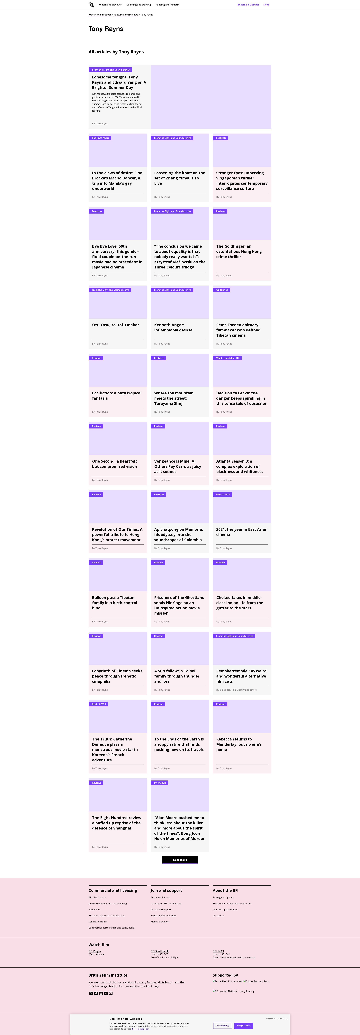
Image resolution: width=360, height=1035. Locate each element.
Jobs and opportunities (225, 909)
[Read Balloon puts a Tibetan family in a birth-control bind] (118, 592)
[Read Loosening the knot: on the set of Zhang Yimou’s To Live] (180, 168)
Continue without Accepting (277, 1018)
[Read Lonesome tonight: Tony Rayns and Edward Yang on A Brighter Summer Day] (180, 97)
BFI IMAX (218, 951)
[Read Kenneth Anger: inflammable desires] (180, 317)
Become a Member (248, 4)
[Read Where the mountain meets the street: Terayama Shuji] (180, 385)
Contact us (218, 915)
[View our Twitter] (91, 994)
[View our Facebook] (96, 994)
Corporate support (161, 909)
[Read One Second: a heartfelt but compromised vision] (118, 453)
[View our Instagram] (100, 994)
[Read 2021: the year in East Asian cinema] (242, 521)
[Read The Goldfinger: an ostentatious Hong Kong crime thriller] (242, 244)
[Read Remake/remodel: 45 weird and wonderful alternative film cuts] (242, 663)
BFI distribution (97, 897)
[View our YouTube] (110, 994)
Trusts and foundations (164, 915)
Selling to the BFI (98, 921)
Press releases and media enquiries (232, 903)
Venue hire (94, 909)
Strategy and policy (223, 897)
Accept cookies (243, 1025)
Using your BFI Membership (166, 903)
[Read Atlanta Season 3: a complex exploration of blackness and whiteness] (242, 453)
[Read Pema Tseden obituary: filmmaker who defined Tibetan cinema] (242, 317)
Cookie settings (223, 1025)
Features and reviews (125, 14)
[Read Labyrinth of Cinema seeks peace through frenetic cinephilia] (118, 663)
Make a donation (160, 921)
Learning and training (139, 4)
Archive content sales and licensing (108, 903)
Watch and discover (110, 4)
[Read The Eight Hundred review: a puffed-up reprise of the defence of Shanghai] (118, 815)
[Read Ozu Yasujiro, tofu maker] (118, 317)
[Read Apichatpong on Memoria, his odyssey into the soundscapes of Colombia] (180, 521)
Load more (180, 859)
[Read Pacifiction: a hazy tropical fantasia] (118, 385)
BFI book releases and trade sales (107, 915)
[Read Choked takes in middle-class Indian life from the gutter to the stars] (242, 592)
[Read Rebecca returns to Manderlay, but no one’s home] (242, 736)
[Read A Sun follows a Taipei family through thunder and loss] (180, 663)
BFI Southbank (160, 951)
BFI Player (95, 951)
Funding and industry (167, 4)
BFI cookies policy (140, 1028)
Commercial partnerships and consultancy (112, 927)
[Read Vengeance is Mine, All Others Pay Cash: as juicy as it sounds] (180, 453)
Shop (266, 4)
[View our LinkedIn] (105, 994)
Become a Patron (160, 897)
